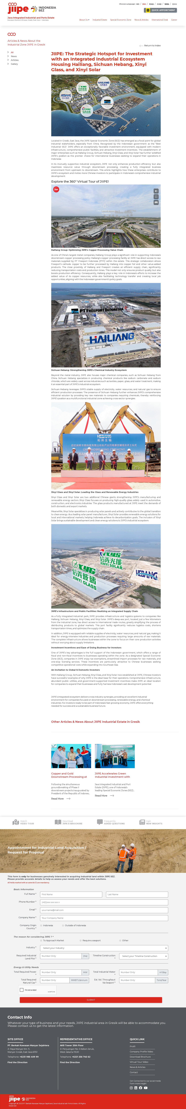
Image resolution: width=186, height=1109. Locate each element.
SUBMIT (91, 1000)
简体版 (151, 4)
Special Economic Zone (120, 20)
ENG (144, 4)
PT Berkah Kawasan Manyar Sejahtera (37, 1103)
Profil (132, 1046)
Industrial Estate (100, 20)
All (12, 52)
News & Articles (141, 20)
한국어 (174, 4)
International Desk (160, 20)
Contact (134, 1072)
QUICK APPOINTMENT (163, 10)
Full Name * (30, 894)
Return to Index (152, 45)
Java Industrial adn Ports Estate (66, 1103)
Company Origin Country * (28, 927)
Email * (32, 909)
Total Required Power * (25, 973)
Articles (15, 60)
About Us (83, 20)
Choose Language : (127, 4)
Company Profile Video (141, 1051)
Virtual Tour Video (139, 1062)
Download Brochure (140, 1057)
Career (174, 20)
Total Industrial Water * (104, 973)
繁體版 (167, 4)
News (14, 56)
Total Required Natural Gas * (28, 981)
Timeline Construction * (104, 957)
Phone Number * (27, 902)
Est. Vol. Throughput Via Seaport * (104, 981)
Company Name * (27, 917)
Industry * (31, 947)
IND (137, 4)
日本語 (159, 4)
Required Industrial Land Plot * (26, 957)
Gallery (14, 64)
